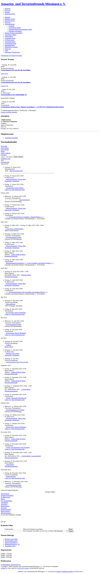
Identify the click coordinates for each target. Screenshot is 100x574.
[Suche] (4, 155)
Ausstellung (4, 502)
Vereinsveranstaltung (7, 495)
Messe (3, 499)
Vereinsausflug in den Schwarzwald (17, 362)
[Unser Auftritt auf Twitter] (12, 55)
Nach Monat (4, 148)
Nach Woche (5, 149)
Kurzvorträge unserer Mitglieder (16, 312)
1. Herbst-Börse (25, 389)
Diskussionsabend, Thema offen (16, 179)
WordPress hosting (67, 571)
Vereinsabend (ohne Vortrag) (15, 188)
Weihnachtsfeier (11, 476)
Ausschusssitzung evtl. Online (15, 410)
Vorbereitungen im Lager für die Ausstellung (15, 70)
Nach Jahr (4, 146)
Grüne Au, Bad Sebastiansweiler (15, 189)
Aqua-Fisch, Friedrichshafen (14, 229)
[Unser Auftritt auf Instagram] (4, 55)
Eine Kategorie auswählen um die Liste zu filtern (38, 531)
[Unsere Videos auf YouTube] (18, 55)
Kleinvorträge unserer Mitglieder (16, 333)
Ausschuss (4, 504)
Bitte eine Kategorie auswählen (32, 529)
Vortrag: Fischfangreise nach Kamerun (18, 447)
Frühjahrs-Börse (26, 275)
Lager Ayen (4, 73)
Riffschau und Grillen (12, 353)
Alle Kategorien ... (6, 513)
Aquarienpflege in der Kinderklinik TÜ (14, 94)
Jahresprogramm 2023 (16, 171)
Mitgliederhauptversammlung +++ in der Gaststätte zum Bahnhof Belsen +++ (30, 263)
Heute (2, 151)
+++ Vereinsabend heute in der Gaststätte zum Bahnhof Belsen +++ (27, 292)
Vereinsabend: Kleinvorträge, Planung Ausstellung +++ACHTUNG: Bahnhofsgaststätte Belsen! (32, 107)
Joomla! (3, 568)
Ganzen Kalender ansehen (9, 112)
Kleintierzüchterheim (11, 277)
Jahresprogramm (6, 509)
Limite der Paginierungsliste (9, 490)
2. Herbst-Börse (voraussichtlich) (31, 456)
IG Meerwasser (5, 497)
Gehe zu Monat (5, 153)
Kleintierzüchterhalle (11, 256)
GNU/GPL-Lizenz (23, 568)
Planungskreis (5, 506)
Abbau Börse (10, 464)
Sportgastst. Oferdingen (12, 181)
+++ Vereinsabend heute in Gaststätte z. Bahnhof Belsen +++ (25, 217)
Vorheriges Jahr (5, 159)
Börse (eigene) (5, 511)
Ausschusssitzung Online (13, 237)
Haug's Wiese (9, 347)
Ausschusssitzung (24, 200)
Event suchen (9, 529)
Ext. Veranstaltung (6, 501)
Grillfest (8, 345)
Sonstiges (4, 508)
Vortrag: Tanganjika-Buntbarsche (16, 398)
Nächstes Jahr (5, 162)
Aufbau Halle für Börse (18, 254)
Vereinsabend (5, 494)
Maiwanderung (10, 304)
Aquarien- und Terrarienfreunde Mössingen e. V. (33, 4)
